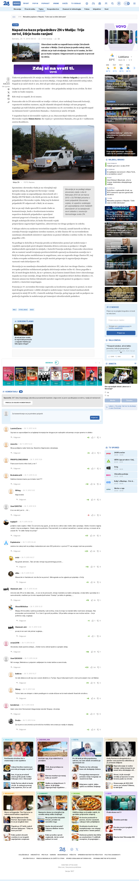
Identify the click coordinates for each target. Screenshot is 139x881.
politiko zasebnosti (115, 328)
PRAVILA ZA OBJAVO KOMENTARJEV (18, 402)
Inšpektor (97, 9)
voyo (109, 793)
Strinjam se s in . (120, 327)
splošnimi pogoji (124, 326)
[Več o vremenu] (134, 68)
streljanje (23, 309)
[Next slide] (99, 363)
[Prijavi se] (119, 3)
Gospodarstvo (53, 9)
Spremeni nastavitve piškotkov (90, 855)
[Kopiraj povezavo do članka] (8, 102)
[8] (68, 376)
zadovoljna (44, 740)
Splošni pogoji (29, 858)
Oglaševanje (24, 855)
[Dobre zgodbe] (87, 3)
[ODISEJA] (52, 363)
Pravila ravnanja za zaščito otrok (50, 858)
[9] (79, 376)
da (108, 392)
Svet (106, 9)
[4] (20, 376)
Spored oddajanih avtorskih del (79, 858)
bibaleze (9, 740)
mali (14, 309)
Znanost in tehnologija (72, 9)
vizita (75, 740)
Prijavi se (94, 417)
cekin (109, 740)
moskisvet (9, 793)
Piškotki (73, 855)
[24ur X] (77, 849)
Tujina (41, 9)
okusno (76, 793)
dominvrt (43, 793)
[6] (44, 376)
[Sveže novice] (14, 17)
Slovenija (17, 9)
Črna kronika (30, 9)
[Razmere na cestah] (106, 3)
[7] (56, 376)
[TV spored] (100, 3)
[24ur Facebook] (71, 849)
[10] (91, 376)
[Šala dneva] (132, 357)
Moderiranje (63, 855)
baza (32, 309)
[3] (8, 376)
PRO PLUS (44, 855)
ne (108, 396)
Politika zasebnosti (112, 855)
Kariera (53, 855)
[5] (32, 376)
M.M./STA (6, 84)
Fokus (86, 9)
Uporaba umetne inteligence (104, 858)
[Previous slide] (96, 363)
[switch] (127, 3)
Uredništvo (35, 855)
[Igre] (93, 3)
